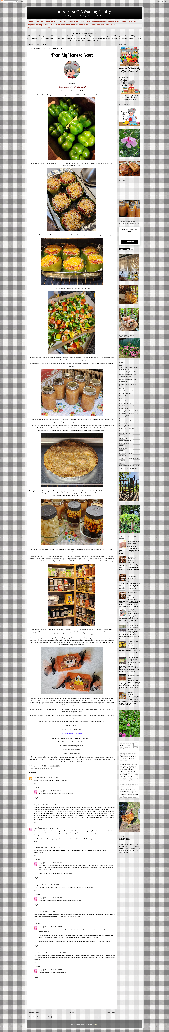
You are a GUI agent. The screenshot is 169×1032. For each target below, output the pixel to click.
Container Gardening (125, 393)
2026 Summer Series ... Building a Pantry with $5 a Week (129, 368)
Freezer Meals (123, 408)
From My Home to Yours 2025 (43, 768)
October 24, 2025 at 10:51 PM (49, 777)
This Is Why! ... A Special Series (129, 458)
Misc (120, 431)
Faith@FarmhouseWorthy (42, 953)
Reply (35, 783)
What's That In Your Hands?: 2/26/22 (133, 626)
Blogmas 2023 (123, 381)
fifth (36, 709)
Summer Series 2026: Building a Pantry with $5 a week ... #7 (132, 577)
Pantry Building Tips (125, 440)
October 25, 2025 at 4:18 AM (47, 805)
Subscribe (130, 242)
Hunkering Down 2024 (126, 421)
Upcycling (122, 463)
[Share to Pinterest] (59, 766)
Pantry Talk (122, 445)
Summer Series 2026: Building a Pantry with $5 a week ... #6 (132, 595)
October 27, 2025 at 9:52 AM (54, 863)
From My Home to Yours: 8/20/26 (133, 542)
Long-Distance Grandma (127, 428)
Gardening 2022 (124, 416)
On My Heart (123, 438)
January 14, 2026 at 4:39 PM (60, 953)
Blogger (95, 1024)
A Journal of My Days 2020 (127, 372)
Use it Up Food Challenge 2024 (129, 465)
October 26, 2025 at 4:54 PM (46, 912)
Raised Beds (123, 448)
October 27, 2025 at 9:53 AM (54, 898)
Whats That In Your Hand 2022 (128, 468)
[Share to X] (55, 766)
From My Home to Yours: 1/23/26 (133, 610)
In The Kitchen (123, 423)
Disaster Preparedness (126, 396)
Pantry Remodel (124, 443)
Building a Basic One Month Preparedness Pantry (127, 385)
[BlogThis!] (53, 766)
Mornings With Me (125, 433)
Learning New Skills (125, 426)
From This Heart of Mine (89, 709)
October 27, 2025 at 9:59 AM (54, 927)
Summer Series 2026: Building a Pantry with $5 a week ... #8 (132, 559)
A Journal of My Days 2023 (127, 376)
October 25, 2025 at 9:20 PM (51, 847)
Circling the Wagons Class (127, 391)
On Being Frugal (124, 436)
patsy (40, 791)
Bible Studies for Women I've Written (40, 28)
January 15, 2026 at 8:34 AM (54, 970)
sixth (41, 709)
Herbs (121, 418)
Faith (120, 398)
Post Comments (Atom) (44, 1017)
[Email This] (51, 766)
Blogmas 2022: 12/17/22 (132, 693)
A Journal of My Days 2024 (127, 379)
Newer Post (34, 1012)
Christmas (122, 388)
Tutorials (122, 460)
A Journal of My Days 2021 (127, 374)
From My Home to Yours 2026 (128, 413)
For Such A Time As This (126, 406)
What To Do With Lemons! (132, 642)
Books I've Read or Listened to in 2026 (104, 25)
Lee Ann (36, 777)
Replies (38, 787)
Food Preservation (125, 403)
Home (72, 1012)
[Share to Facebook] (57, 766)
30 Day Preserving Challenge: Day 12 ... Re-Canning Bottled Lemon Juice (133, 660)
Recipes (121, 450)
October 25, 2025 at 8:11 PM (49, 828)
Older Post (110, 1012)
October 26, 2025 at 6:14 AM (51, 885)
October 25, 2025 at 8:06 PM (54, 791)
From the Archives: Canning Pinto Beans (133, 676)
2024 (120, 365)
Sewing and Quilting (125, 453)
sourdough (122, 455)
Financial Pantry (124, 401)
